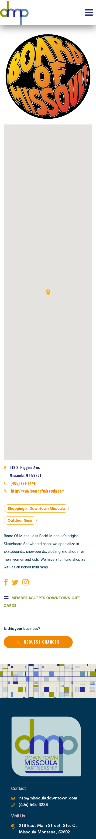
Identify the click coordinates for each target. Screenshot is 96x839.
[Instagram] (26, 582)
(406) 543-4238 (33, 804)
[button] (48, 292)
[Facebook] (7, 582)
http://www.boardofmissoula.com (37, 491)
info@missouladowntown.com (47, 798)
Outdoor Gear (20, 520)
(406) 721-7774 (22, 483)
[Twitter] (16, 582)
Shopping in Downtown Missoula (36, 508)
